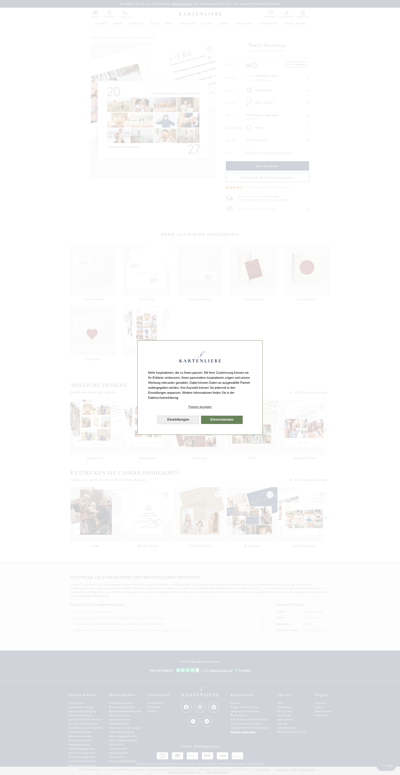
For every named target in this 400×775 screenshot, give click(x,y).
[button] (200, 406)
